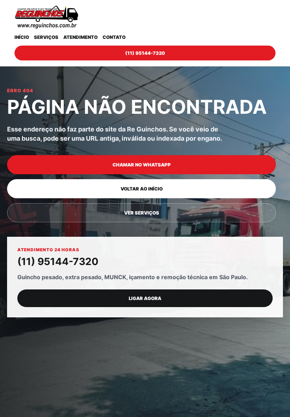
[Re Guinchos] (46, 17)
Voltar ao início (142, 189)
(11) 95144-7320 (145, 53)
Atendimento (80, 37)
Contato (114, 37)
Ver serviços (141, 213)
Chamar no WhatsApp (141, 165)
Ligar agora (145, 298)
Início (21, 37)
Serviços (46, 37)
